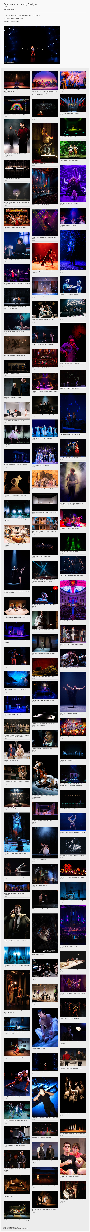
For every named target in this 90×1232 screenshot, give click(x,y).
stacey (13, 1228)
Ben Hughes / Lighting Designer (21, 4)
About (5, 6)
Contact (6, 8)
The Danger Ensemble (10, 9)
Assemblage (25, 1228)
